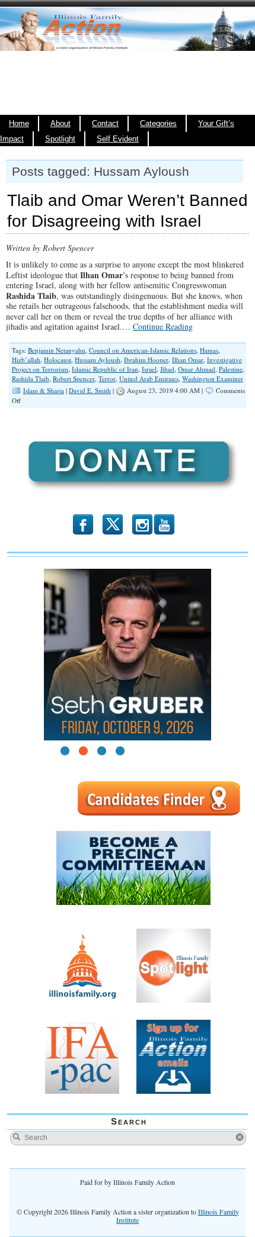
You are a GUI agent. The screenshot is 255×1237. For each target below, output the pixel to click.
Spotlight (60, 139)
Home (19, 124)
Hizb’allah (26, 359)
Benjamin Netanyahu (56, 350)
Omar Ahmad (196, 369)
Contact (105, 124)
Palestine (231, 369)
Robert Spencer (74, 378)
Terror (107, 378)
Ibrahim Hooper (146, 359)
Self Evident (118, 139)
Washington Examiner (212, 378)
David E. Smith (90, 390)
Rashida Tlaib (30, 378)
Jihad (167, 369)
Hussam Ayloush (97, 359)
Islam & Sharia (43, 390)
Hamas (209, 350)
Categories (158, 124)
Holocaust (57, 359)
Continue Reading (163, 326)
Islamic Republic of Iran (105, 369)
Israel (149, 369)
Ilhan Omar (187, 359)
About (60, 124)
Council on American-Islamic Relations (142, 350)
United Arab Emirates (149, 378)
